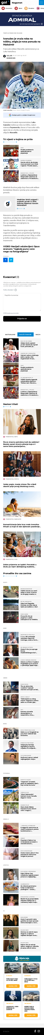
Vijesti (20, 8)
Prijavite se (22, 319)
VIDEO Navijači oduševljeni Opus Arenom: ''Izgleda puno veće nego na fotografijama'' (21, 249)
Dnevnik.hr (9, 8)
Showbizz (31, 8)
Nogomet (17, 2)
